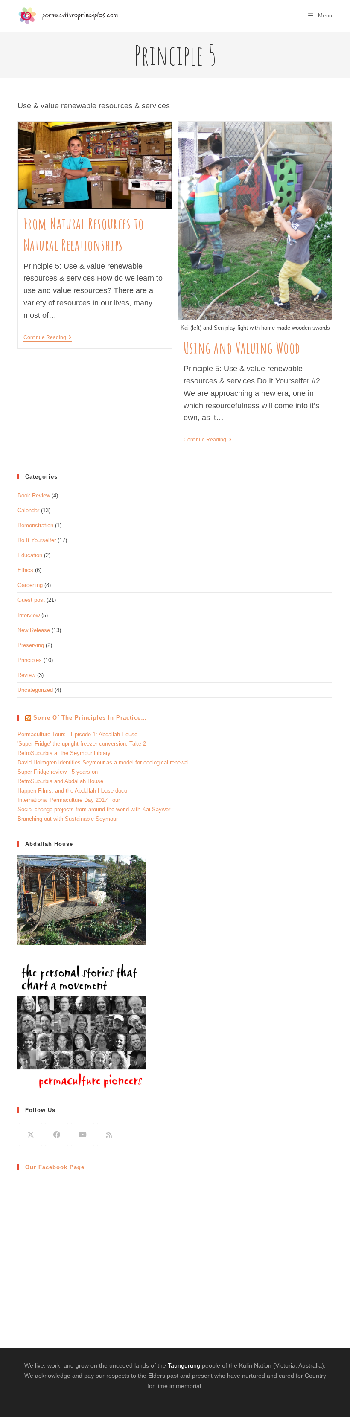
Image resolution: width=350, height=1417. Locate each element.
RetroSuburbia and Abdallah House (60, 781)
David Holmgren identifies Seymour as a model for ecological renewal (103, 762)
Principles (30, 660)
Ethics (25, 570)
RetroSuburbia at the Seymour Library (64, 753)
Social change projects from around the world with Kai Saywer (94, 809)
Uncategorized (35, 690)
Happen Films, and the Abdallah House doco (72, 790)
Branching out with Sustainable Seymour (68, 819)
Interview (29, 615)
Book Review (34, 495)
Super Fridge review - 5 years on (58, 772)
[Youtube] (82, 1134)
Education (30, 555)
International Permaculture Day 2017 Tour (69, 800)
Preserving (31, 645)
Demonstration (35, 525)
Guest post (31, 600)
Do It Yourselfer (37, 540)
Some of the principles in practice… (90, 717)
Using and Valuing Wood (242, 347)
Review (26, 675)
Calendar (28, 510)
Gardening (30, 585)
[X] (30, 1134)
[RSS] (108, 1134)
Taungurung (184, 1365)
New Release (34, 630)
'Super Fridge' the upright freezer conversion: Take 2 (82, 743)
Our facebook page (55, 1167)
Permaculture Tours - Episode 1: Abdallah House (77, 734)
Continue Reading (47, 337)
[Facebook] (56, 1134)
